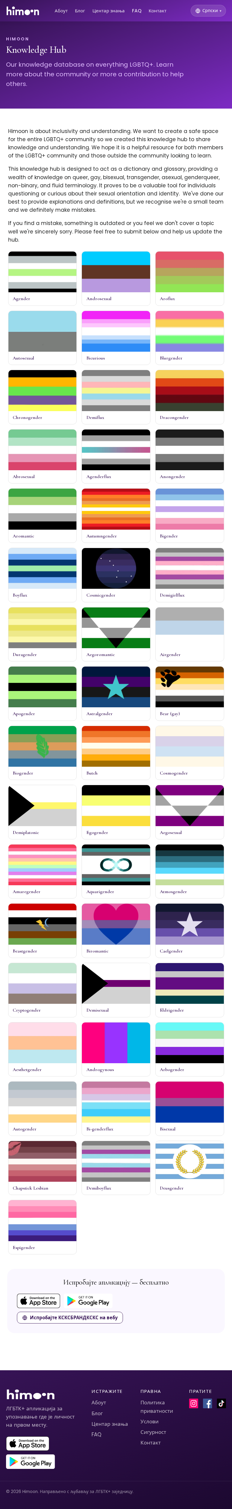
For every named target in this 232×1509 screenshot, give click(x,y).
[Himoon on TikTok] (221, 1403)
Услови (149, 1421)
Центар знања (108, 11)
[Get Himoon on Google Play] (88, 1301)
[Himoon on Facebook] (207, 1403)
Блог (80, 11)
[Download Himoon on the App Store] (38, 1301)
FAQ (136, 11)
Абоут (61, 11)
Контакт (157, 11)
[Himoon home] (22, 11)
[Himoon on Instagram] (193, 1403)
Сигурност (153, 1432)
